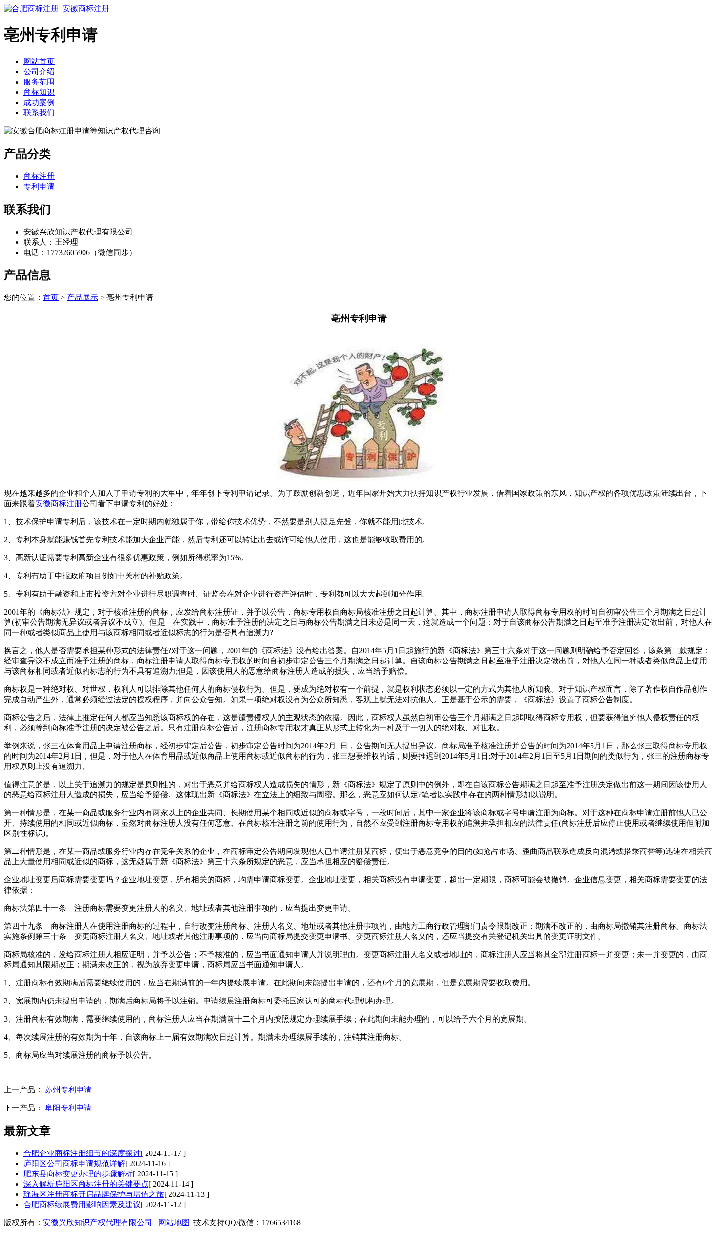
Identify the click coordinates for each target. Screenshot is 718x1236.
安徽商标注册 (58, 503)
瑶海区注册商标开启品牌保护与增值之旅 (93, 1194)
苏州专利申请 (68, 1090)
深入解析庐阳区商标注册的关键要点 (85, 1184)
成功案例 (39, 102)
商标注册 (39, 176)
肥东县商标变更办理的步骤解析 (78, 1174)
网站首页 (39, 61)
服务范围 (39, 82)
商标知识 (39, 92)
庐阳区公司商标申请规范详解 (74, 1163)
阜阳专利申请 (68, 1108)
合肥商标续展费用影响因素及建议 (82, 1204)
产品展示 (82, 297)
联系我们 (39, 112)
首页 (51, 297)
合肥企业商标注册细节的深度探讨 (82, 1153)
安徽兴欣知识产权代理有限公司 (97, 1222)
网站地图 (174, 1222)
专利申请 (39, 186)
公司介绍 (39, 71)
